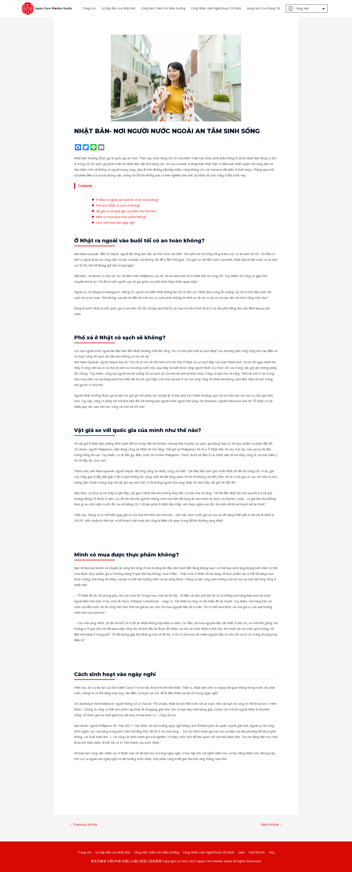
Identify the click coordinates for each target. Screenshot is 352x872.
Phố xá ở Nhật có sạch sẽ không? (118, 205)
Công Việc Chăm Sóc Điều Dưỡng (156, 852)
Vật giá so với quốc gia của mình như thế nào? (126, 211)
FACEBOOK (257, 852)
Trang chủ (84, 852)
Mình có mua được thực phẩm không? (121, 217)
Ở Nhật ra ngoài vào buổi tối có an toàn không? (127, 200)
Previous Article (83, 824)
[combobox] (307, 8)
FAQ (272, 852)
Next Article (272, 824)
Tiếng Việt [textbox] (302, 8)
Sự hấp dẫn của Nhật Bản (112, 852)
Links (241, 852)
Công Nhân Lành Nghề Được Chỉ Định (208, 852)
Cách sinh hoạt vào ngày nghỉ (115, 222)
